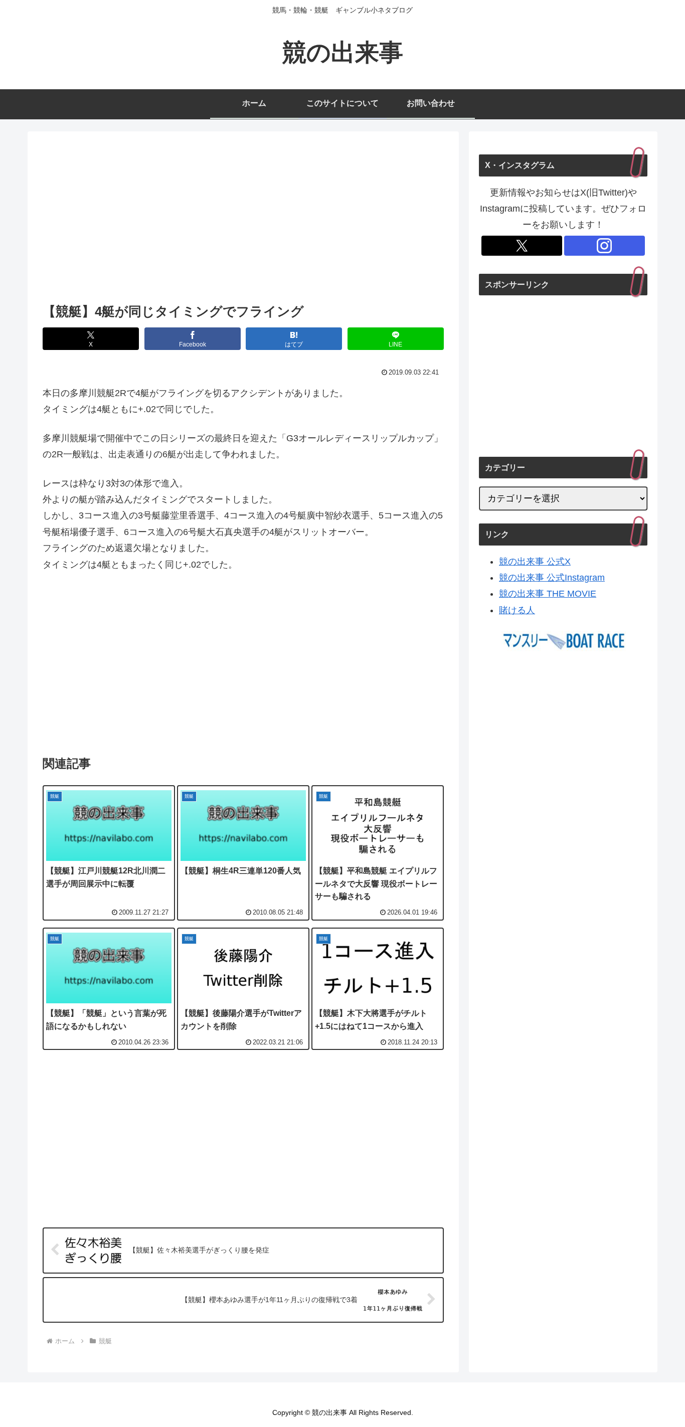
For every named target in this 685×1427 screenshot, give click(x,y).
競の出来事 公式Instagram (552, 578)
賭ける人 (517, 610)
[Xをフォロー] (521, 246)
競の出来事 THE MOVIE (547, 594)
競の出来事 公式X (535, 562)
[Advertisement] (243, 220)
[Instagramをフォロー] (604, 246)
